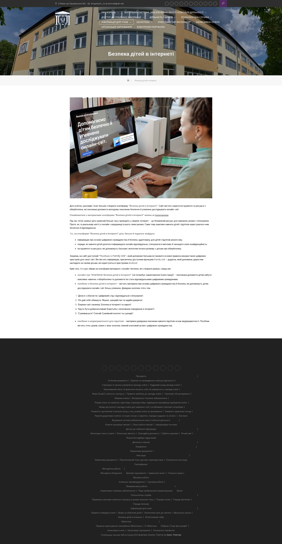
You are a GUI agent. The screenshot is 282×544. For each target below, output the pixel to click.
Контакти (183, 415)
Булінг (180, 490)
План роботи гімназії (143, 424)
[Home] (128, 80)
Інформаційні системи (166, 424)
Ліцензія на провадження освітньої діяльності (152, 380)
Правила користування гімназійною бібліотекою (119, 525)
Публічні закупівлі (170, 433)
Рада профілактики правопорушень (155, 490)
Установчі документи (118, 380)
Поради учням (163, 499)
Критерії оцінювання (136, 473)
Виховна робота (141, 477)
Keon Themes (174, 534)
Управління (141, 446)
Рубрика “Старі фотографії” (201, 3)
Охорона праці (175, 473)
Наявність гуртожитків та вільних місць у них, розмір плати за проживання (126, 411)
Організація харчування (210, 3)
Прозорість (167, 3)
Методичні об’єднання (111, 473)
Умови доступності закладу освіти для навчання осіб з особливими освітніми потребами (141, 407)
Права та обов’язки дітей (130, 512)
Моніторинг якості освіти (102, 433)
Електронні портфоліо (215, 3)
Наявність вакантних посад (178, 411)
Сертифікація (141, 464)
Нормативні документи (141, 451)
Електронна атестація (176, 459)
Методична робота (111, 468)
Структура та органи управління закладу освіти (124, 384)
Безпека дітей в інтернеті (130, 517)
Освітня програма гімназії (117, 424)
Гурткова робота (155, 481)
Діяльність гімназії (181, 3)
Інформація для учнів (191, 3)
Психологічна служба (186, 3)
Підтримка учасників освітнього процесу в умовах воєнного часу (122, 499)
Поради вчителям (181, 499)
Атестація (141, 455)
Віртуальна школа (182, 512)
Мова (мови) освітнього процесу (108, 393)
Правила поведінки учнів (103, 512)
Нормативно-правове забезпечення (117, 490)
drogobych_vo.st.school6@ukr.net (107, 3)
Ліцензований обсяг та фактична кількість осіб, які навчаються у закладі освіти (141, 389)
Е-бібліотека (151, 525)
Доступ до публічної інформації (176, 3)
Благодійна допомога (148, 433)
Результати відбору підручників (141, 437)
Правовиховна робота (136, 486)
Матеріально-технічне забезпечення (149, 398)
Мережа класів (122, 398)
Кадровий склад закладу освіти (165, 384)
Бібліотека (196, 3)
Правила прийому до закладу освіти (144, 393)
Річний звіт (186, 433)
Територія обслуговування (177, 393)
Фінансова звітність (126, 433)
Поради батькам (141, 503)
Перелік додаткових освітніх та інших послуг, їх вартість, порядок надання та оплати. (135, 415)
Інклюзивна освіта (205, 3)
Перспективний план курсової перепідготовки (141, 459)
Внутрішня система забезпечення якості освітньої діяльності (171, 3)
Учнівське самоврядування (132, 481)
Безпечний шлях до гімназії (158, 512)
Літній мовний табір (154, 517)
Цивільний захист (157, 473)
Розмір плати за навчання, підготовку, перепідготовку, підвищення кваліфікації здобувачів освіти (141, 402)
